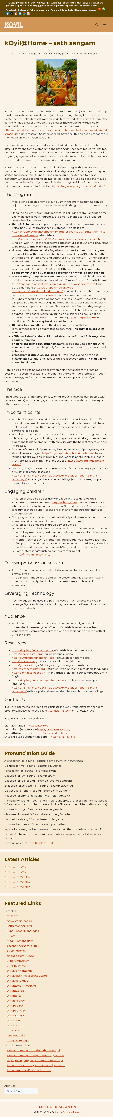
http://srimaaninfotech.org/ (33, 554)
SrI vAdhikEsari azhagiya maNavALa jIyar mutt (36, 1065)
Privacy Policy (44, 1106)
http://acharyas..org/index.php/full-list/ (77, 186)
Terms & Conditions (65, 1106)
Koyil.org (11, 3)
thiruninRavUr (16, 1000)
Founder (55, 10)
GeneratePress (70, 1112)
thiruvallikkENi (16, 1015)
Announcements (88, 6)
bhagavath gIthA (72, 3)
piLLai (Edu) (54, 3)
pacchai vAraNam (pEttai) (23, 945)
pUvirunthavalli (16, 950)
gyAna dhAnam (47, 6)
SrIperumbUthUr (18, 960)
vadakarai (13, 1030)
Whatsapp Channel (67, 6)
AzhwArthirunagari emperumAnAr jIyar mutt (35, 1055)
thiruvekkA (14, 1020)
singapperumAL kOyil (21, 955)
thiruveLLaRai (15, 1025)
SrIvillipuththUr (16, 965)
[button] (96, 24)
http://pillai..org (64, 502)
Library (92, 10)
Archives (9, 1085)
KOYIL (13, 24)
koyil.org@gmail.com (81, 317)
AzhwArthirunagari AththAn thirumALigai (33, 1050)
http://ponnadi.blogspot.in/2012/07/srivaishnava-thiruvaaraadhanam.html (58, 239)
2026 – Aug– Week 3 (17, 882)
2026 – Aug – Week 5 (17, 872)
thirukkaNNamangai (20, 970)
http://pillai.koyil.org (63, 736)
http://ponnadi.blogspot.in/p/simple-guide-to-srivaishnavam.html (54, 284)
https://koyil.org (39, 725)
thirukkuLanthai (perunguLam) (27, 975)
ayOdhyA (12, 915)
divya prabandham (93, 3)
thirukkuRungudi (18, 980)
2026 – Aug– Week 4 (17, 877)
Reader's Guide (44, 843)
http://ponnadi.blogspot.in (28, 672)
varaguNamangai (18, 1040)
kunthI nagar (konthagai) (23, 930)
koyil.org (53, 295)
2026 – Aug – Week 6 (17, 867)
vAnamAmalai (16, 1035)
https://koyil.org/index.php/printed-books (68, 453)
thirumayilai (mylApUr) (21, 985)
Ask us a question (39, 10)
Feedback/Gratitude (17, 10)
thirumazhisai (15, 990)
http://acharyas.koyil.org (27, 653)
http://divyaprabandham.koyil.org (33, 657)
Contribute (67, 10)
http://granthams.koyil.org (28, 668)
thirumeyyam (15, 995)
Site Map (33, 6)
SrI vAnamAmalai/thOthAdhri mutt (29, 1070)
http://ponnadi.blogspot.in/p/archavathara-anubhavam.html (42, 130)
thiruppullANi (15, 1005)
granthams (12, 6)
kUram (11, 935)
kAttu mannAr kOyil (19, 925)
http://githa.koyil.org (24, 665)
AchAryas (42, 3)
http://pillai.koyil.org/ (24, 661)
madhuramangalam (20, 940)
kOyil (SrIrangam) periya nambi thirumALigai (35, 1060)
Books (22, 6)
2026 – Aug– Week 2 (17, 886)
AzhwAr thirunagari (19, 920)
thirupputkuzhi (16, 1010)
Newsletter (81, 10)
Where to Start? (26, 3)
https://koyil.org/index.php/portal (33, 650)
